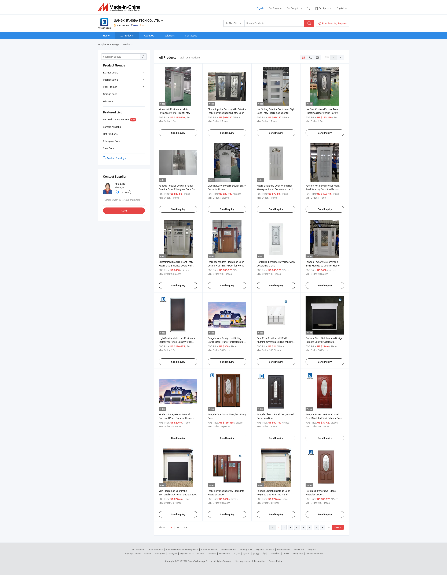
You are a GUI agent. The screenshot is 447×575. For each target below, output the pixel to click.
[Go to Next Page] (340, 57)
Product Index (283, 549)
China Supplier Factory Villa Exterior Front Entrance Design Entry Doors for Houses (227, 112)
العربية (237, 553)
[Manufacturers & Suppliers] (120, 7)
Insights (312, 549)
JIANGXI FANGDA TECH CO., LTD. (136, 20)
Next (336, 527)
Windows (108, 101)
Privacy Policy (275, 561)
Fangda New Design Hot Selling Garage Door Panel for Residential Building (226, 341)
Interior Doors (110, 79)
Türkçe (286, 553)
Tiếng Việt (298, 553)
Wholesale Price (228, 549)
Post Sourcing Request (334, 23)
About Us (149, 35)
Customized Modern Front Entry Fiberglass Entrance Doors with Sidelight (176, 265)
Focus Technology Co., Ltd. (201, 561)
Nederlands (224, 553)
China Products (155, 549)
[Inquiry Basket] (309, 8)
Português (160, 553)
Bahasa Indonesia (314, 553)
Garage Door (110, 94)
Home (106, 35)
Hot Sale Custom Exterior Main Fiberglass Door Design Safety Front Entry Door (322, 112)
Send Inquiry (178, 132)
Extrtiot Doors (110, 72)
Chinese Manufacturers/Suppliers (182, 549)
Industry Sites (246, 549)
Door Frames (110, 86)
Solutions (169, 35)
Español (147, 553)
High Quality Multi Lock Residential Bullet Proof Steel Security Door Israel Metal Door (177, 341)
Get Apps (323, 8)
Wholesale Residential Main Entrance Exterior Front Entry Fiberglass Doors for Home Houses (177, 112)
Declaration (259, 561)
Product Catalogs (116, 158)
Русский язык (186, 553)
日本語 (256, 553)
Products (129, 35)
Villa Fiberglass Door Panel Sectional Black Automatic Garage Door (177, 494)
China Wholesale (209, 549)
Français (172, 553)
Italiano (200, 553)
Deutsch (212, 553)
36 (178, 527)
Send (124, 210)
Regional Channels (265, 549)
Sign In (260, 8)
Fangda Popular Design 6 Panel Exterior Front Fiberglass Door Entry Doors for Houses (178, 189)
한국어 (246, 553)
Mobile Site (299, 549)
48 (185, 527)
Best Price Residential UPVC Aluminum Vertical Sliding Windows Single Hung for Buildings (276, 341)
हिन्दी (265, 553)
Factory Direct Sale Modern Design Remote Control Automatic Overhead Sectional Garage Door (324, 341)
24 (170, 527)
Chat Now (124, 192)
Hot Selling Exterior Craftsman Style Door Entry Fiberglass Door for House (276, 112)
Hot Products (138, 549)
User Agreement (243, 561)
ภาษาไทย (275, 553)
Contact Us (191, 35)
